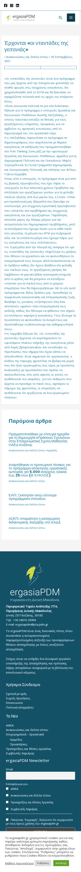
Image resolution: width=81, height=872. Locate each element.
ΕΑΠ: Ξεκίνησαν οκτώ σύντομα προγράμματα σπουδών (32, 497)
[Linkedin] (17, 5)
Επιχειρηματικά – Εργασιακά (25, 734)
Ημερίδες (51, 450)
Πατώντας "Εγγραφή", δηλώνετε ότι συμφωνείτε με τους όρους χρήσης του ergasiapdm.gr (39, 821)
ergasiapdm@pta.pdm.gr (31, 624)
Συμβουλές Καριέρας (20, 753)
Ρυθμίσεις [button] (43, 863)
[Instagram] (11, 5)
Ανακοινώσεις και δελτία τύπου (27, 57)
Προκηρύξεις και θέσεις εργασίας (28, 749)
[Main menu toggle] (71, 17)
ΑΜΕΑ (10, 725)
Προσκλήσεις (19, 744)
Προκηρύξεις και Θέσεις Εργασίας (31, 802)
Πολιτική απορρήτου (20, 707)
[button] (60, 17)
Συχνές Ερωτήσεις (18, 698)
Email (9, 769)
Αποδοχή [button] (61, 863)
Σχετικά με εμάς (16, 694)
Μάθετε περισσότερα (19, 863)
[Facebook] (5, 5)
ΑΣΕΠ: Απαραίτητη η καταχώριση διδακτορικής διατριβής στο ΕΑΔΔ (35, 520)
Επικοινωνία (14, 703)
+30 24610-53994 (24, 620)
